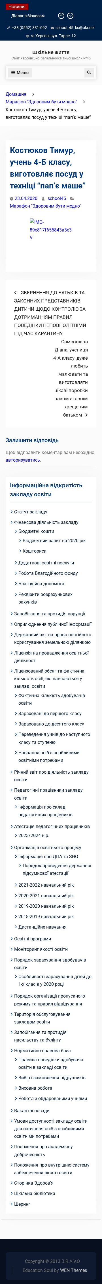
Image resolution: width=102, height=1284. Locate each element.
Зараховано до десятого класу (51, 724)
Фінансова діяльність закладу (46, 522)
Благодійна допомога (41, 583)
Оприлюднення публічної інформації (53, 624)
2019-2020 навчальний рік (46, 906)
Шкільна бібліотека (34, 1193)
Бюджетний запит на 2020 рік (54, 540)
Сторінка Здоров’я (34, 1183)
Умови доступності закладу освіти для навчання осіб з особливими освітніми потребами (51, 1128)
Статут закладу (30, 512)
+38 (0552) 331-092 (29, 27)
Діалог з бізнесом (28, 16)
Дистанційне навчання (42, 927)
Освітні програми (32, 939)
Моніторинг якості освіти (41, 949)
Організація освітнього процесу (47, 847)
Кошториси (34, 551)
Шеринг (22, 1204)
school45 (57, 198)
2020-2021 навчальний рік (46, 895)
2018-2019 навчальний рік (46, 916)
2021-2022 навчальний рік (46, 885)
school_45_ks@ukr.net (75, 27)
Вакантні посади (32, 1110)
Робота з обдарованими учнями (52, 1098)
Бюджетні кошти (36, 531)
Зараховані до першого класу (50, 713)
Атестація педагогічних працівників (52, 826)
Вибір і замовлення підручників (52, 1077)
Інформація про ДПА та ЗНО (48, 856)
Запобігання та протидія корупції (49, 614)
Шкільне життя (51, 52)
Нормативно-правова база (42, 1050)
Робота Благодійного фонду (48, 573)
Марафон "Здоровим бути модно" (45, 206)
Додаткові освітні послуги (46, 563)
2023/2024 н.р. (33, 835)
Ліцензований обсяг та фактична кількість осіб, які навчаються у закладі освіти (49, 678)
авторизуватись (23, 460)
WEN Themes (73, 1270)
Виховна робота (35, 1088)
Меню (23, 72)
